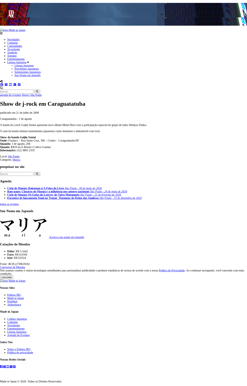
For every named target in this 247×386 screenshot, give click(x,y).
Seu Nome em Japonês (27, 75)
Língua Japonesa (16, 62)
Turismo (12, 55)
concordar (6, 277)
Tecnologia (13, 49)
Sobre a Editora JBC (19, 349)
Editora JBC (14, 294)
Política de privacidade (20, 352)
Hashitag (12, 301)
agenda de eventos (10, 94)
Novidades (13, 39)
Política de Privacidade (172, 270)
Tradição (12, 52)
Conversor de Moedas (12, 267)
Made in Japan (15, 298)
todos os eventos (9, 204)
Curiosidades (14, 46)
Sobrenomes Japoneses (27, 72)
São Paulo (36, 94)
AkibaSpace (14, 304)
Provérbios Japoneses (26, 68)
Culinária (12, 42)
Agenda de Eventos (18, 335)
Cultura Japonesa (17, 318)
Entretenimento (16, 59)
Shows (25, 94)
